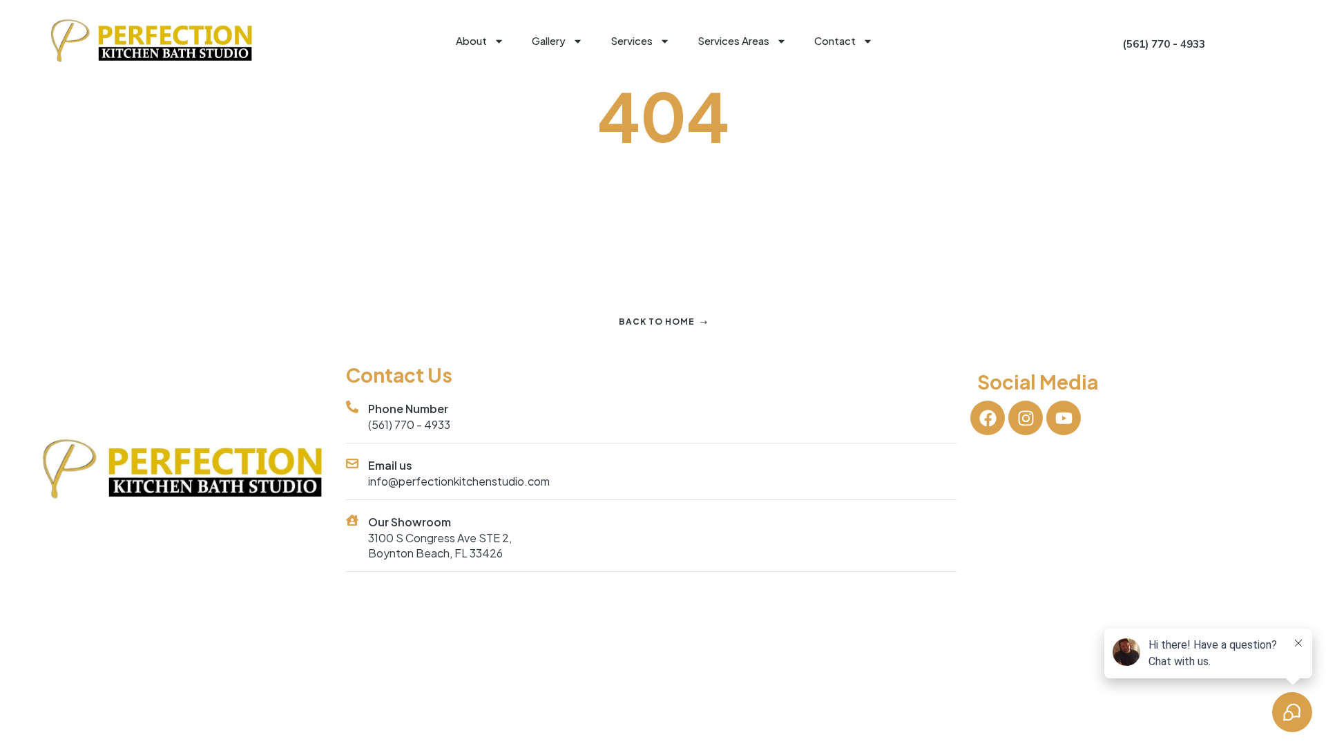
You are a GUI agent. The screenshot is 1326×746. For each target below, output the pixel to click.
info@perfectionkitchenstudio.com (459, 481)
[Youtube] (1063, 418)
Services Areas (733, 40)
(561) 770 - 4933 (409, 424)
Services (632, 40)
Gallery (549, 40)
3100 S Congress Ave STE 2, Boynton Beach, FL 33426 (440, 545)
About (471, 40)
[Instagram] (1025, 418)
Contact (835, 40)
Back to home (657, 321)
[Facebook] (987, 418)
